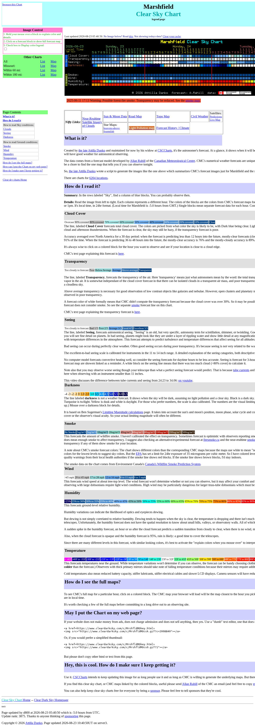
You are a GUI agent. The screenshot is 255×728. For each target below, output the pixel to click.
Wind (6, 150)
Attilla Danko (33, 723)
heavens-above (112, 128)
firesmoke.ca (211, 439)
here (121, 253)
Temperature (10, 158)
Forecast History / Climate (172, 128)
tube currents (241, 370)
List (42, 61)
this (131, 36)
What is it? (9, 116)
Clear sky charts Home (15, 179)
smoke (135, 305)
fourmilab (109, 131)
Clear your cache (172, 36)
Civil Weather (199, 116)
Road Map (135, 116)
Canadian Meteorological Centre (174, 160)
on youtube (185, 380)
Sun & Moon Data (115, 116)
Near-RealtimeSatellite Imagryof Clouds (92, 122)
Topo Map (163, 116)
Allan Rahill (137, 160)
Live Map (215, 119)
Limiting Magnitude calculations (123, 412)
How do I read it (12, 120)
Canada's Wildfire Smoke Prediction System (172, 464)
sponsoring (71, 716)
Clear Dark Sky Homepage (51, 700)
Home (16, 700)
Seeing (7, 132)
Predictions (216, 116)
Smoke (7, 146)
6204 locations (98, 178)
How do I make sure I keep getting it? (23, 170)
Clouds (7, 128)
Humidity (8, 154)
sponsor (155, 690)
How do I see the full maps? (17, 162)
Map (53, 61)
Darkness (8, 136)
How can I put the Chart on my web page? (25, 166)
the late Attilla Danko (91, 150)
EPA (139, 453)
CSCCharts (165, 150)
